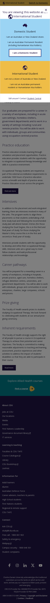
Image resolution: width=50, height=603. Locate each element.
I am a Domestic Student (25, 52)
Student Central (34, 98)
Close (46, 10)
